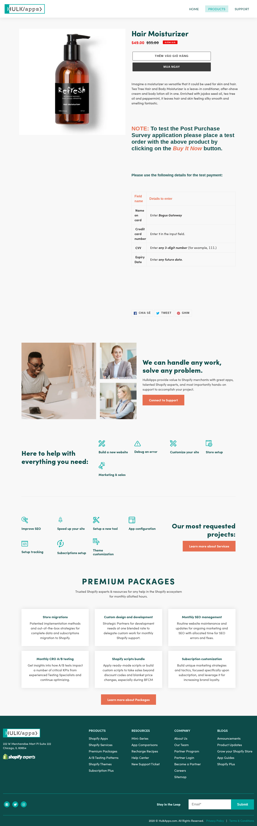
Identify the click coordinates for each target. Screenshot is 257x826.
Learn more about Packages (128, 699)
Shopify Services (100, 744)
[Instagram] (24, 804)
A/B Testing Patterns (103, 757)
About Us (180, 738)
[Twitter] (15, 804)
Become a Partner (187, 764)
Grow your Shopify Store (234, 751)
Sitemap (180, 777)
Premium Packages (103, 751)
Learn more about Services (209, 546)
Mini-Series (140, 738)
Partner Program (186, 751)
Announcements (229, 738)
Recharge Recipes (145, 751)
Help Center (140, 757)
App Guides (225, 757)
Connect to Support (163, 400)
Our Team (181, 744)
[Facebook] (7, 804)
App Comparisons (145, 744)
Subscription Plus (101, 770)
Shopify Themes (100, 764)
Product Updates (229, 744)
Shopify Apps (98, 738)
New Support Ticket (146, 764)
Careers (180, 770)
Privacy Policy (215, 821)
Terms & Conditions (241, 821)
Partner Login (184, 757)
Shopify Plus (226, 764)
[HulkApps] (25, 9)
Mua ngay (171, 66)
